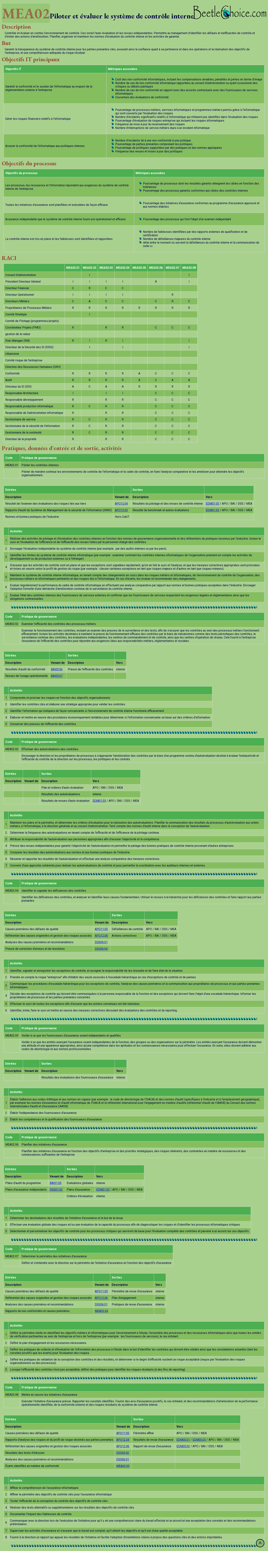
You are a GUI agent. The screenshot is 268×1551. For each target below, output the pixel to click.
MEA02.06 (156, 267)
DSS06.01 (101, 942)
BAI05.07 (57, 676)
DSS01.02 (56, 1189)
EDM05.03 (199, 1439)
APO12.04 (121, 503)
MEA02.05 (139, 267)
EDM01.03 (212, 503)
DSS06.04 (101, 949)
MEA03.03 (122, 1466)
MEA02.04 (122, 267)
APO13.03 (121, 510)
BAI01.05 (55, 1183)
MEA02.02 (89, 267)
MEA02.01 (73, 267)
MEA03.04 (101, 1311)
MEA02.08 (189, 267)
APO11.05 (101, 929)
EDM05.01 (183, 1439)
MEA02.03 (106, 267)
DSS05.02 (122, 1453)
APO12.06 (101, 935)
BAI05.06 (57, 669)
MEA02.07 (172, 267)
